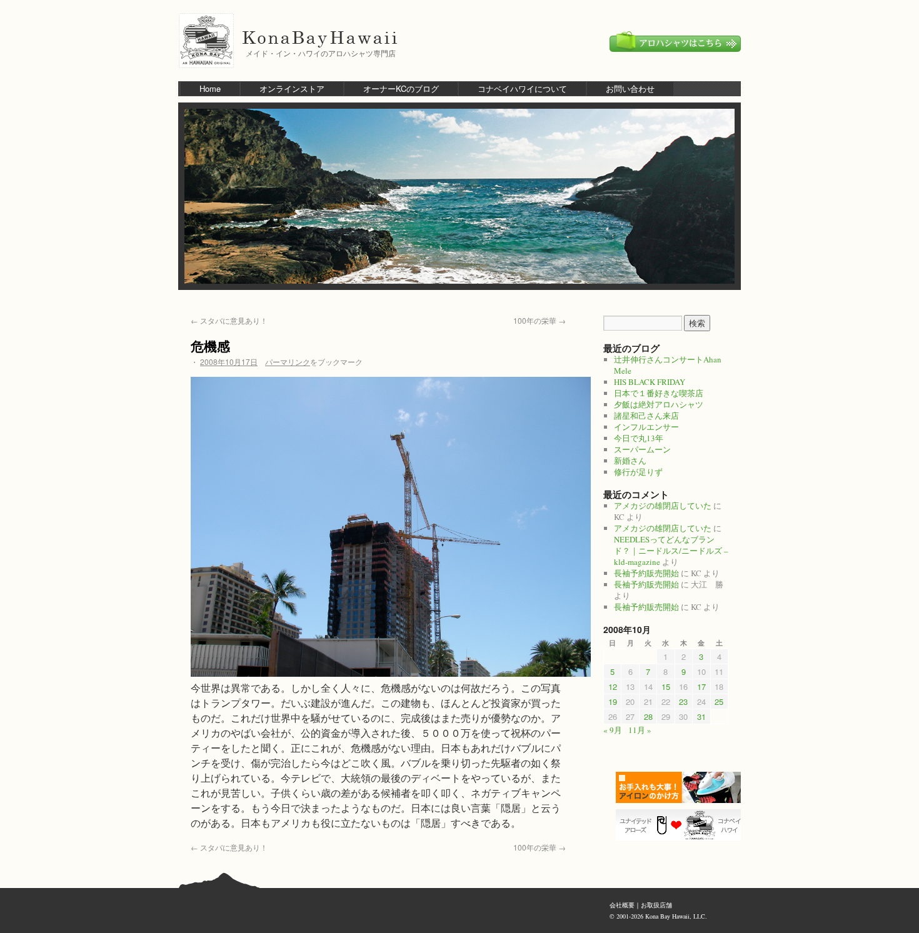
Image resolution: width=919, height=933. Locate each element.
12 (612, 686)
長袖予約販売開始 (646, 573)
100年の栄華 (539, 320)
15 (665, 686)
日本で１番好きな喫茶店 (658, 393)
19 (612, 701)
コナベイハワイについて (522, 88)
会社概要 (622, 905)
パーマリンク (287, 361)
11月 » (639, 730)
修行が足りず (638, 471)
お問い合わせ (630, 88)
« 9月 (612, 730)
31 (701, 716)
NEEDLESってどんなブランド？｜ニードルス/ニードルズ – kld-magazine (671, 550)
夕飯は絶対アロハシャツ (658, 404)
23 (683, 701)
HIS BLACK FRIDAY (649, 381)
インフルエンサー (646, 426)
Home (210, 88)
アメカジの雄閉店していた (662, 505)
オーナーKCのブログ (401, 88)
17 (701, 686)
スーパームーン (642, 449)
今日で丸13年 (638, 438)
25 (719, 701)
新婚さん (630, 460)
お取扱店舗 (656, 905)
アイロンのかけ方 (681, 787)
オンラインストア (291, 88)
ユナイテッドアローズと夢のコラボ (681, 825)
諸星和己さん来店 (646, 415)
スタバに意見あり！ (229, 320)
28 (648, 716)
